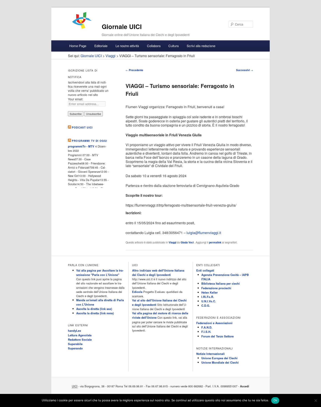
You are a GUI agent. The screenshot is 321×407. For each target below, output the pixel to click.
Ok (275, 400)
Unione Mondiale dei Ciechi (220, 362)
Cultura (173, 45)
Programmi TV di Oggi (89, 141)
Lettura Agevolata (79, 335)
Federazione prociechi (216, 288)
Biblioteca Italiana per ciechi (220, 284)
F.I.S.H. (206, 332)
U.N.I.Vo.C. (208, 301)
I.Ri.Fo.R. (207, 297)
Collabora (153, 45)
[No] (315, 400)
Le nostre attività (127, 45)
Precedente (134, 70)
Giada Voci (187, 242)
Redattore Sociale (80, 340)
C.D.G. (205, 306)
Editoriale (100, 45)
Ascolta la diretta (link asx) (94, 309)
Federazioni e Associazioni (214, 323)
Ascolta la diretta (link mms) (95, 313)
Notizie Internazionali (210, 354)
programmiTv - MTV (81, 146)
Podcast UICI (82, 127)
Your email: (75, 99)
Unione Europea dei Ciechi (219, 358)
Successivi (244, 70)
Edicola (137, 292)
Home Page (77, 45)
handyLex (74, 331)
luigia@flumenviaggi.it (203, 232)
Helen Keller (209, 292)
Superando (75, 348)
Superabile (75, 344)
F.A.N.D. (206, 327)
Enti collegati (205, 270)
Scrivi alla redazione (201, 45)
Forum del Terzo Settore (217, 336)
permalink (215, 242)
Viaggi (172, 242)
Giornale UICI (122, 26)
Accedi (244, 386)
